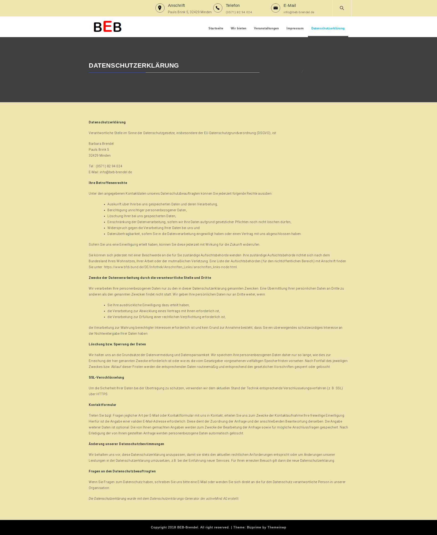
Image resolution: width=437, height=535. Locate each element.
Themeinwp (276, 527)
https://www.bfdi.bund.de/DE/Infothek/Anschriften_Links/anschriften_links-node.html (170, 267)
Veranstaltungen (266, 28)
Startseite (215, 28)
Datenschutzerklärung (328, 28)
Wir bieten (238, 28)
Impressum (295, 28)
